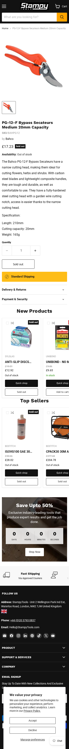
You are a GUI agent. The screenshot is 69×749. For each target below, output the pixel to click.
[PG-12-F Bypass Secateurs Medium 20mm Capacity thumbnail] (9, 107)
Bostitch (10, 446)
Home (5, 28)
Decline (32, 730)
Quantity (6, 242)
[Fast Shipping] (27, 576)
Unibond (51, 356)
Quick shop (21, 383)
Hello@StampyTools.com (24, 627)
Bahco (10, 139)
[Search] (62, 17)
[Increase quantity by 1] (35, 251)
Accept (33, 720)
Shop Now (34, 552)
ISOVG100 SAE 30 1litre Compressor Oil (20, 452)
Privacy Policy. (32, 710)
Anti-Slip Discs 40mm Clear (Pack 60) (19, 362)
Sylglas (9, 356)
